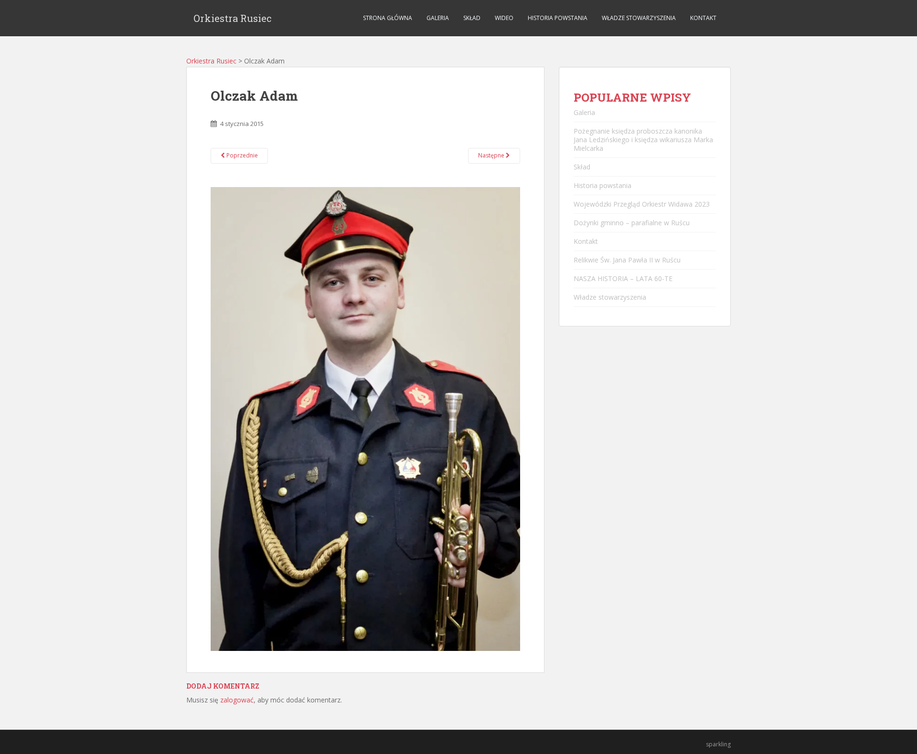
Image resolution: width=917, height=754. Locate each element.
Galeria (438, 18)
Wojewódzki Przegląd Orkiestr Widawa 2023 (642, 204)
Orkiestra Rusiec (232, 18)
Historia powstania (557, 18)
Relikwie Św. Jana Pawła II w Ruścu (627, 259)
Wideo (504, 18)
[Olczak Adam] (365, 418)
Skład (471, 18)
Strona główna (387, 18)
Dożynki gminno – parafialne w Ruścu (632, 222)
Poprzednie (241, 155)
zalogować (237, 699)
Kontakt (703, 18)
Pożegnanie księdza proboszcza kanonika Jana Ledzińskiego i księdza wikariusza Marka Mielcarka (643, 139)
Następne (492, 155)
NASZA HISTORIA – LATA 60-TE (623, 278)
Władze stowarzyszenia (639, 18)
